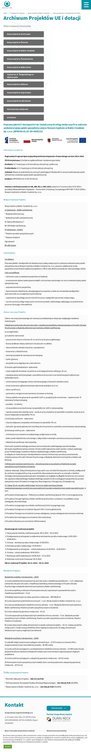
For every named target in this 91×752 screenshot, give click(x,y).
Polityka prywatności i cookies (37, 742)
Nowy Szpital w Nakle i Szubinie (39, 13)
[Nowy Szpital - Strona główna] (7, 4)
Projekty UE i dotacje (17, 13)
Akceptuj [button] (7, 746)
